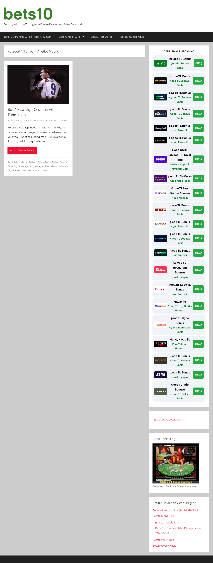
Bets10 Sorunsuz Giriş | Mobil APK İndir (27, 36)
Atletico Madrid (20, 162)
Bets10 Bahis (44, 162)
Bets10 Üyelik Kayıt (132, 36)
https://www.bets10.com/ (168, 419)
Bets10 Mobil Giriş (69, 36)
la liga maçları (36, 166)
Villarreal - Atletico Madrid (35, 170)
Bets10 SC (51, 120)
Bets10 (32, 162)
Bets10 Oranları (60, 162)
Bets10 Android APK (167, 522)
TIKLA (198, 80)
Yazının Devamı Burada (22, 150)
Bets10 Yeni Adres (101, 36)
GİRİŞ (198, 63)
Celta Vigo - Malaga (17, 166)
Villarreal (16, 170)
